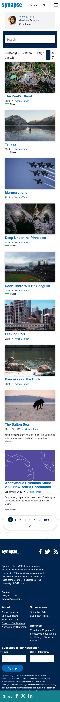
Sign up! (13, 668)
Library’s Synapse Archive (42, 638)
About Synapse (10, 612)
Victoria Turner (27, 16)
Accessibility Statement (14, 627)
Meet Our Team (10, 619)
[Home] (13, 5)
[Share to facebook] (18, 697)
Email (5, 652)
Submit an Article (39, 615)
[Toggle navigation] (56, 5)
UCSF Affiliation (39, 652)
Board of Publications (13, 623)
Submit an (37, 612)
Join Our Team (10, 615)
